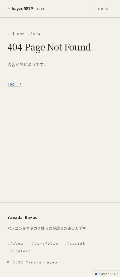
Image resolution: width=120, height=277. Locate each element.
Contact (19, 251)
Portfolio (43, 243)
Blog (15, 243)
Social (74, 243)
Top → (14, 84)
